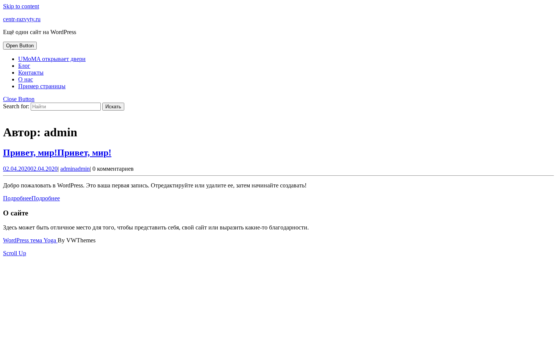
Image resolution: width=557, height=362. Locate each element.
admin (75, 168)
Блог (24, 65)
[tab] (20, 46)
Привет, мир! (57, 153)
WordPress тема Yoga (30, 240)
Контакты (31, 72)
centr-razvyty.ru (22, 19)
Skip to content (21, 6)
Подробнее (31, 198)
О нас (25, 79)
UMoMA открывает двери (52, 59)
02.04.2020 (30, 168)
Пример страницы (42, 86)
